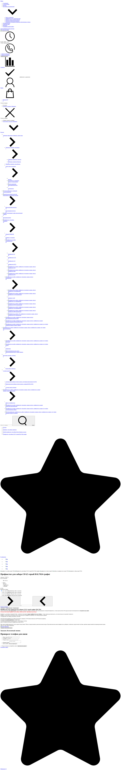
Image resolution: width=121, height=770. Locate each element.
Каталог (2, 132)
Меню (2, 1)
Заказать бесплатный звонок (6, 627)
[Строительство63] (5, 29)
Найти (33, 425)
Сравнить (6, 606)
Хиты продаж (11, 28)
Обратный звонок (4, 56)
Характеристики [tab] (9, 608)
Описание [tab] (3, 608)
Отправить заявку (4, 647)
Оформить (13, 106)
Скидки (2, 28)
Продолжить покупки (8, 121)
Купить (2, 606)
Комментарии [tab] (15, 608)
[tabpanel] (60, 617)
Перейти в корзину (7, 106)
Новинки (6, 28)
